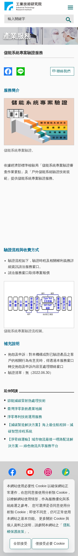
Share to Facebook (8, 71)
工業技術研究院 (23, 6)
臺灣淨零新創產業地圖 (24, 409)
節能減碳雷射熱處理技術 (26, 401)
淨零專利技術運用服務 (24, 417)
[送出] (68, 19)
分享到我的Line (20, 71)
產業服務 (17, 36)
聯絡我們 (63, 71)
